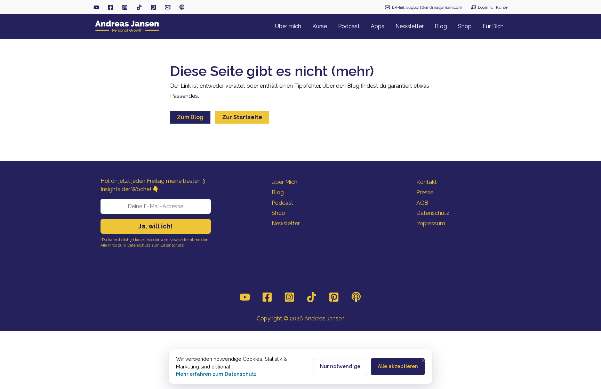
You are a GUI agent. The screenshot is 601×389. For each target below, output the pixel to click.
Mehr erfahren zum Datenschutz (216, 374)
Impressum (430, 223)
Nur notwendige (340, 366)
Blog (278, 192)
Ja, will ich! (155, 226)
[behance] (153, 7)
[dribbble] (182, 7)
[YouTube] (245, 297)
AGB (422, 203)
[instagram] (125, 7)
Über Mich (284, 182)
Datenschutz (432, 213)
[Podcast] (356, 297)
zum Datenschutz (167, 245)
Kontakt (426, 182)
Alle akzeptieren (398, 366)
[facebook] (110, 7)
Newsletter (286, 223)
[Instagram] (289, 297)
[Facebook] (267, 297)
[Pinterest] (334, 297)
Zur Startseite (242, 117)
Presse (424, 192)
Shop (278, 213)
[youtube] (96, 7)
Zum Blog (190, 117)
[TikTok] (139, 7)
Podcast (282, 203)
